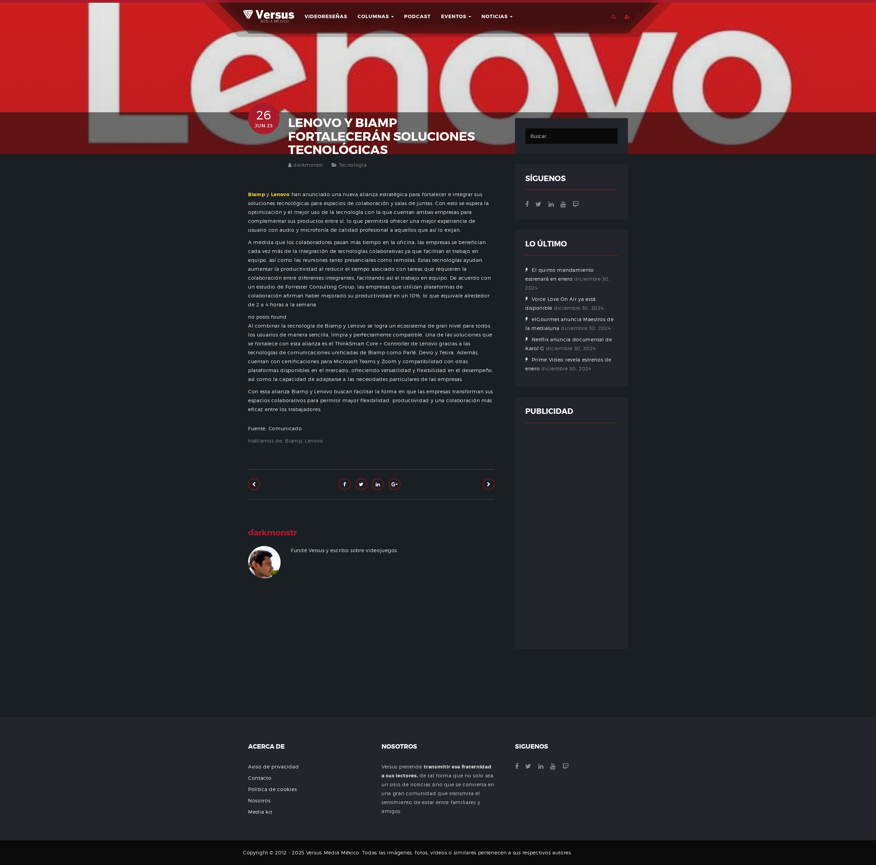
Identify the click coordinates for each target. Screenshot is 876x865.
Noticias (495, 16)
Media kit (260, 812)
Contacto (260, 778)
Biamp (293, 441)
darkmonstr (308, 165)
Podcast (417, 16)
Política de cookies (272, 789)
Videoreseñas (326, 16)
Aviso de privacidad (273, 766)
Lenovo (314, 441)
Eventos (454, 16)
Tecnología (353, 165)
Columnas (374, 16)
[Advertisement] (371, 668)
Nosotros (259, 800)
